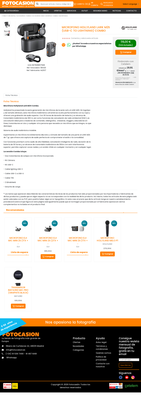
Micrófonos (63, 16)
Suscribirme (125, 365)
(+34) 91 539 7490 (15, 353)
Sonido (28, 16)
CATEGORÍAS (12, 10)
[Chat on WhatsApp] (69, 45)
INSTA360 (18, 296)
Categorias (78, 350)
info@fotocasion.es (15, 349)
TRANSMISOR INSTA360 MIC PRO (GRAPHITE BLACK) (18, 290)
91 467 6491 (31, 353)
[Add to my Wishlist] (63, 45)
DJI (18, 246)
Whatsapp (11, 357)
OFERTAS (58, 10)
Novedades (78, 346)
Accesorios (21, 16)
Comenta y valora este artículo (84, 38)
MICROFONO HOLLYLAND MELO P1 (107, 239)
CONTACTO (131, 10)
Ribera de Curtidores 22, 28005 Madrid (25, 346)
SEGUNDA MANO (100, 10)
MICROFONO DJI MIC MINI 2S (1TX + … (18, 240)
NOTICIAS (117, 10)
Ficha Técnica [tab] (11, 95)
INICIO (46, 10)
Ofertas (76, 342)
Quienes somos (103, 353)
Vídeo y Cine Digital (9, 16)
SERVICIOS (71, 10)
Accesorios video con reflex (42, 16)
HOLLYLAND (107, 244)
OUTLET (84, 10)
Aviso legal (101, 342)
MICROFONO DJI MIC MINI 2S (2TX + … (48, 240)
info (134, 77)
